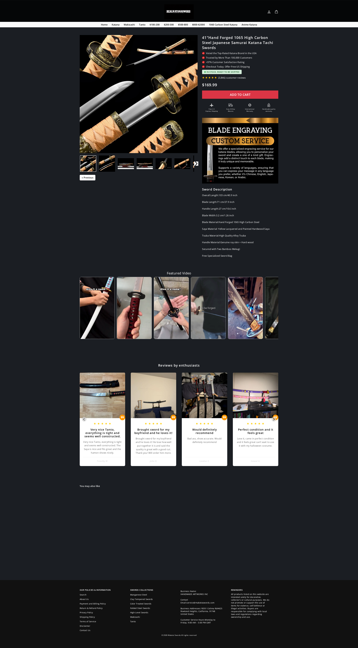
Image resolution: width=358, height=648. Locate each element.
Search (83, 594)
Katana (115, 24)
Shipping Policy (87, 617)
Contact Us (85, 630)
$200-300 (169, 24)
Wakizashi (129, 24)
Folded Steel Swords (140, 608)
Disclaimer (85, 626)
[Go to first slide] (274, 419)
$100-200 (155, 24)
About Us (84, 599)
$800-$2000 (198, 24)
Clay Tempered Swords (141, 599)
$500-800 (183, 24)
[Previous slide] (84, 419)
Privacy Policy (86, 612)
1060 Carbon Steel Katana (223, 24)
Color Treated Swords (140, 603)
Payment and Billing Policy (93, 603)
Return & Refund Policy (91, 608)
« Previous (87, 177)
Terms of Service (88, 621)
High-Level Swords (139, 612)
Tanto (142, 24)
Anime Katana (249, 24)
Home (104, 24)
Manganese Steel (138, 594)
